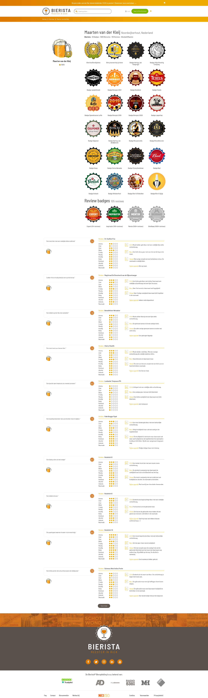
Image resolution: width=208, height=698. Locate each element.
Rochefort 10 (109, 530)
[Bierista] (55, 11)
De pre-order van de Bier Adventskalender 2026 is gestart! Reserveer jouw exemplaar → (104, 3)
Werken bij (75, 695)
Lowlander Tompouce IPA (113, 381)
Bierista (44, 19)
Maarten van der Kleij (62, 61)
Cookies (132, 695)
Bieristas (51, 19)
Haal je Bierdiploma (139, 11)
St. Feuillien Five (110, 239)
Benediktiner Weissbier (112, 310)
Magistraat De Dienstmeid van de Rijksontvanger (121, 275)
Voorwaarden (144, 695)
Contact (52, 695)
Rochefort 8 (108, 457)
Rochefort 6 (108, 493)
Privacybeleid (158, 695)
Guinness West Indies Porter (114, 568)
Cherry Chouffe (109, 346)
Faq (45, 695)
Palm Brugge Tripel (111, 416)
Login (128, 11)
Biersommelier (64, 695)
